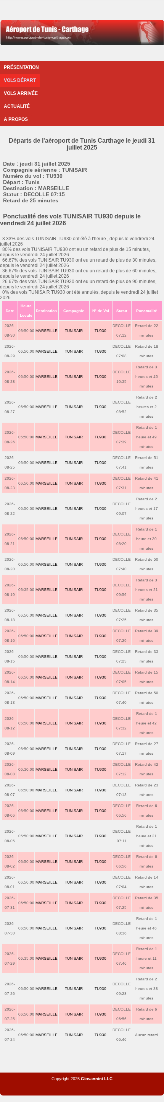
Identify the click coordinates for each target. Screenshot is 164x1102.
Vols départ (20, 80)
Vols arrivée (21, 93)
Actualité (17, 106)
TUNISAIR (74, 331)
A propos (16, 119)
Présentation (21, 67)
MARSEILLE (46, 331)
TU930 (100, 331)
